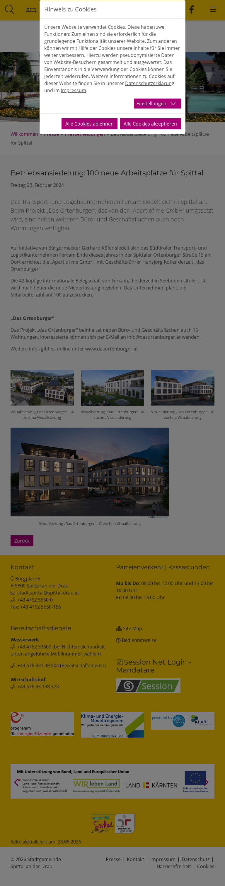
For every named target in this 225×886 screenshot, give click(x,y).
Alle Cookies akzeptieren (150, 124)
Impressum (73, 90)
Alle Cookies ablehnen (89, 124)
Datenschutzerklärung (149, 83)
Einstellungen (151, 103)
